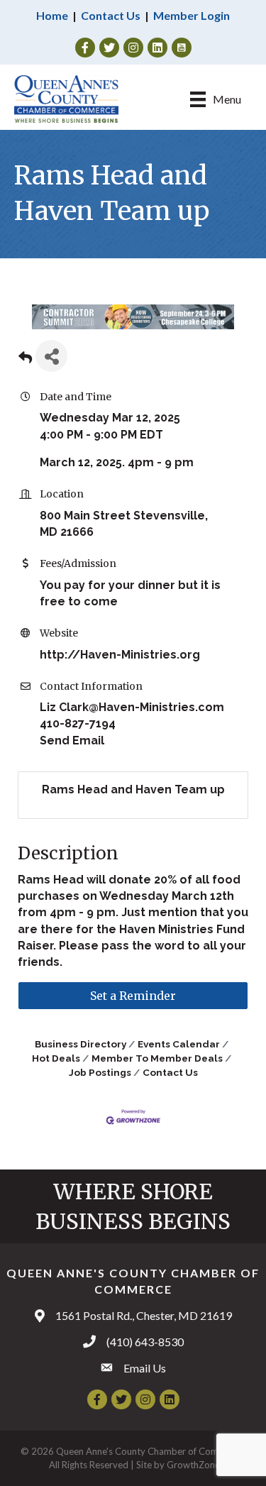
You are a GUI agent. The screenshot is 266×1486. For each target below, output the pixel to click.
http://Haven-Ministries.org (120, 654)
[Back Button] (25, 360)
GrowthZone (193, 1464)
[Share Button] (51, 356)
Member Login (191, 15)
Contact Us (110, 15)
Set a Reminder (133, 996)
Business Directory (80, 1044)
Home (52, 15)
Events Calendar (179, 1044)
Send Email (72, 740)
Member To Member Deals (157, 1058)
